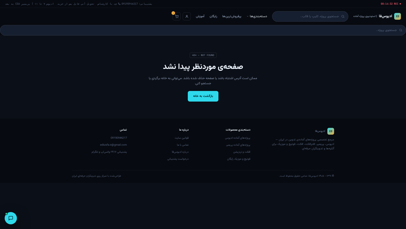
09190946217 (119, 138)
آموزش (200, 16)
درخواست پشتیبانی (178, 159)
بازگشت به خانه (203, 96)
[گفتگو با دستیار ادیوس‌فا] (11, 218)
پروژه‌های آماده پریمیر (238, 145)
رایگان (213, 16)
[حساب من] (187, 16)
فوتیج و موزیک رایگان (238, 159)
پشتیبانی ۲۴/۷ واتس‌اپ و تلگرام (109, 152)
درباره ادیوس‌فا (180, 152)
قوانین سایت (182, 138)
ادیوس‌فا (376, 16)
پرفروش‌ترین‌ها (231, 16)
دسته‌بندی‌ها (258, 16)
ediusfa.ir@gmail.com (113, 145)
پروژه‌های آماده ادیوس (237, 138)
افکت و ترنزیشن (241, 152)
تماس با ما (183, 145)
